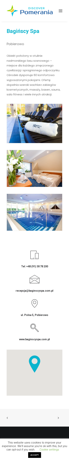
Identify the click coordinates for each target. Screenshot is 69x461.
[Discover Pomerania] (30, 11)
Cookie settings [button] (49, 449)
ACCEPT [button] (34, 455)
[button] (60, 11)
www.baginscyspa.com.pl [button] (34, 339)
